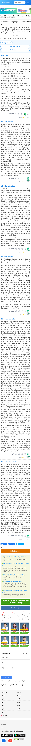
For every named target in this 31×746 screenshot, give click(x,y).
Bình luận (12, 544)
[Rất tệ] (16, 114)
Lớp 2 (18, 709)
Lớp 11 (3, 695)
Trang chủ (4, 692)
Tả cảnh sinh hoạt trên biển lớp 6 (13, 574)
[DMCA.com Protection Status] (19, 740)
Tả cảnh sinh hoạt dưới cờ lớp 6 (12, 581)
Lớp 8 (18, 699)
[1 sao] (9, 548)
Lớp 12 (19, 692)
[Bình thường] (22, 114)
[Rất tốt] (28, 114)
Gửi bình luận (6, 677)
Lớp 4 (18, 705)
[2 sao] (11, 548)
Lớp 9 (2, 699)
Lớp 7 (2, 702)
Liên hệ (3, 724)
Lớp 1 (2, 712)
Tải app (4, 715)
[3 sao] (13, 548)
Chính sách (4, 728)
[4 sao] (15, 548)
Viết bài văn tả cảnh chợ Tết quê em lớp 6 (15, 556)
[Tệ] (19, 114)
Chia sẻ (5, 544)
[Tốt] (25, 114)
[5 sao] (17, 548)
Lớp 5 (2, 705)
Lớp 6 (18, 702)
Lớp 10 (19, 695)
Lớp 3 (2, 709)
